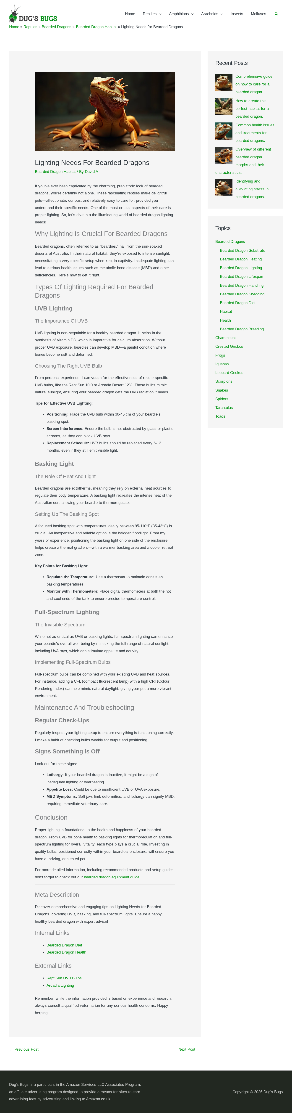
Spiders (221, 399)
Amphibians (179, 14)
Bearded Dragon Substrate (242, 250)
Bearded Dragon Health (66, 952)
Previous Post (24, 1049)
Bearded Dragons (230, 241)
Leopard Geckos (229, 373)
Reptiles (150, 14)
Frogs (220, 355)
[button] (276, 14)
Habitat (226, 311)
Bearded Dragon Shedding (242, 294)
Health (225, 320)
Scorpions (223, 381)
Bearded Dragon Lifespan (241, 276)
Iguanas (222, 364)
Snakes (221, 390)
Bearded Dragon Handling (241, 285)
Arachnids (209, 14)
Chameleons (226, 338)
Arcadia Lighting (60, 985)
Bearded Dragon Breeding (242, 329)
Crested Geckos (229, 346)
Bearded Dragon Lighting (241, 268)
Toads (220, 416)
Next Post (189, 1049)
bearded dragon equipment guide (111, 877)
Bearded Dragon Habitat (55, 172)
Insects (237, 14)
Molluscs (258, 14)
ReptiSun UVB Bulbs (64, 978)
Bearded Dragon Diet (64, 945)
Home (130, 14)
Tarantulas (224, 407)
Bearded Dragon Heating (241, 259)
